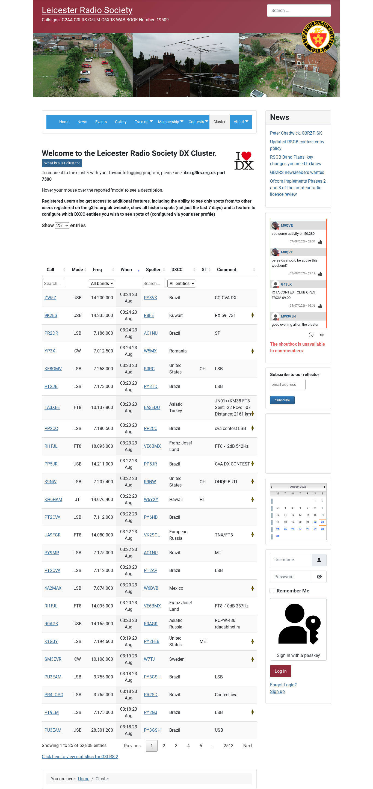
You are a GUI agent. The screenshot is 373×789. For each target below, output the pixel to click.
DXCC (176, 269)
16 (322, 515)
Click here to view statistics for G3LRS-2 (80, 756)
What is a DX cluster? (62, 163)
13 (300, 515)
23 (322, 522)
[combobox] (299, 10)
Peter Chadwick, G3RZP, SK (296, 133)
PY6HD (151, 517)
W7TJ (149, 659)
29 (315, 529)
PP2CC (51, 428)
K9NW (51, 481)
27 (300, 529)
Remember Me (293, 591)
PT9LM (52, 712)
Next (247, 745)
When (126, 269)
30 (322, 529)
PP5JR (51, 464)
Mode (77, 269)
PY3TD (151, 386)
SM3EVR (53, 659)
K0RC (149, 368)
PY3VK (150, 297)
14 (307, 515)
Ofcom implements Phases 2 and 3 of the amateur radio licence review (298, 188)
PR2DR (51, 333)
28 (307, 529)
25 (285, 529)
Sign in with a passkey (298, 655)
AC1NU (151, 333)
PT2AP (150, 570)
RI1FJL (51, 446)
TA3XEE (52, 407)
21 (307, 522)
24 (277, 529)
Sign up (277, 691)
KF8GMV (53, 368)
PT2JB (51, 386)
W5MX (150, 351)
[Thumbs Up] (320, 242)
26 (292, 529)
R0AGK (51, 623)
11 (285, 515)
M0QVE (287, 225)
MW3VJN (288, 316)
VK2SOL (152, 535)
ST (204, 269)
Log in (281, 671)
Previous (132, 745)
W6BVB (151, 588)
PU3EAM (53, 677)
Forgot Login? (283, 684)
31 (277, 536)
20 (300, 522)
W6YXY (151, 499)
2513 (228, 745)
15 (315, 515)
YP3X (50, 351)
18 (285, 522)
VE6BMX (152, 446)
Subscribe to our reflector (294, 374)
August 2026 (298, 486)
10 (277, 515)
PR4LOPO (54, 694)
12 (292, 515)
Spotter (153, 269)
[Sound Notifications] (322, 334)
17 (277, 522)
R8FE (149, 315)
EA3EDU (152, 407)
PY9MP (52, 552)
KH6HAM (53, 499)
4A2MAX (53, 588)
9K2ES (51, 315)
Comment (226, 269)
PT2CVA (52, 517)
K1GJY (51, 641)
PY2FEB (151, 641)
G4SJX (286, 284)
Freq (97, 269)
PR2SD (151, 694)
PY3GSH (152, 677)
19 (292, 522)
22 (315, 522)
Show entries (64, 225)
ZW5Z (50, 297)
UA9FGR (53, 535)
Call (50, 269)
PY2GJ (150, 712)
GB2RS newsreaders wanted (297, 172)
